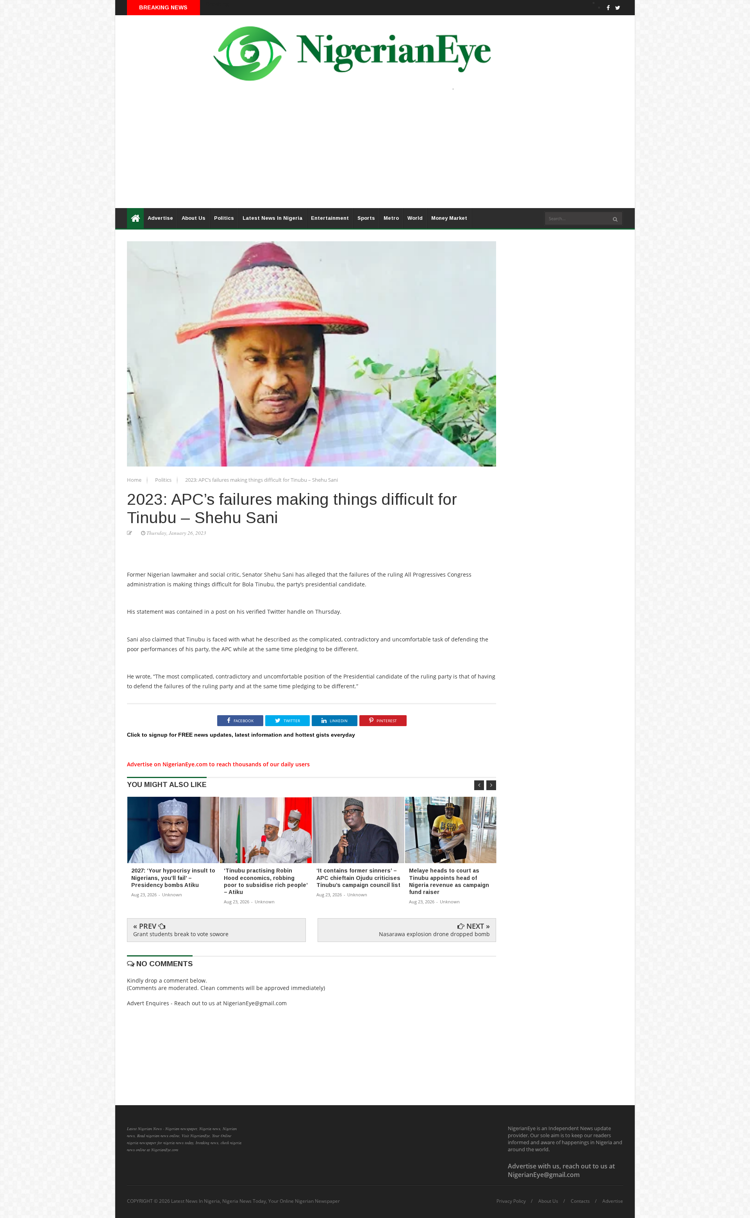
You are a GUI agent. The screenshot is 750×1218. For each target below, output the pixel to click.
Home (135, 479)
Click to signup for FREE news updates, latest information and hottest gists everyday (241, 735)
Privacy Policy (511, 1201)
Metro (391, 218)
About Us (193, 218)
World (415, 218)
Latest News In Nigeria (272, 218)
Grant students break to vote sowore (181, 934)
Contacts (580, 1201)
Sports (366, 218)
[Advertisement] (349, 153)
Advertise (160, 218)
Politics (224, 218)
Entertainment (330, 218)
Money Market (449, 218)
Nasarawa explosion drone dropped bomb (434, 934)
